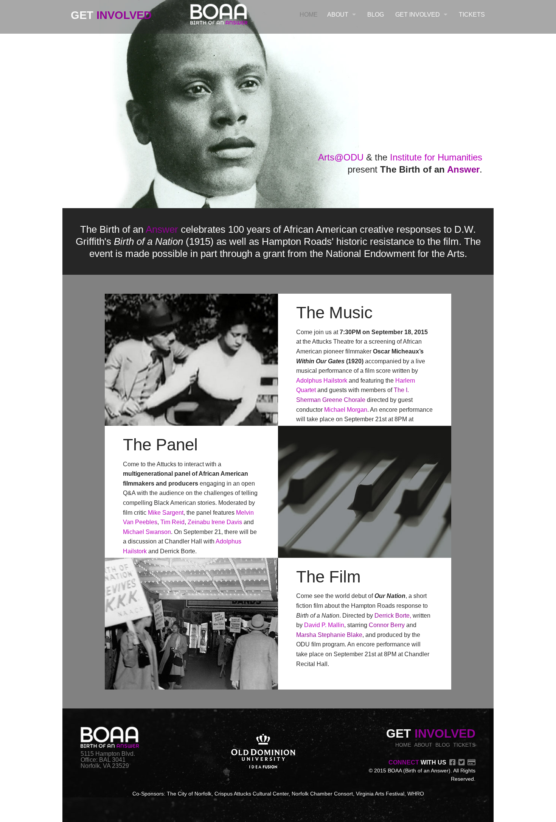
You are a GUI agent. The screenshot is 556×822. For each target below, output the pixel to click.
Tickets (472, 14)
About (337, 14)
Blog (375, 14)
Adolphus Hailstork (321, 380)
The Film (328, 576)
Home (309, 14)
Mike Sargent (165, 512)
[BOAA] (218, 12)
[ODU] (263, 752)
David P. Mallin (324, 625)
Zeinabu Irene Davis (215, 522)
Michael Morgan (345, 409)
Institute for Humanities (436, 157)
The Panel (160, 444)
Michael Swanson (147, 532)
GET (111, 15)
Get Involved (417, 14)
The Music (334, 312)
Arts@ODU (340, 157)
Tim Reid (172, 522)
